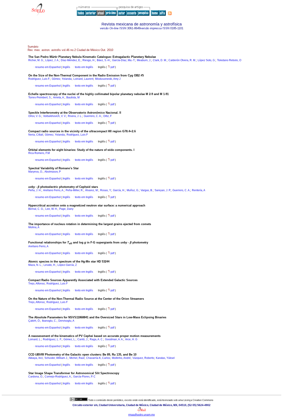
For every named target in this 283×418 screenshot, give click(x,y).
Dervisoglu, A (66, 320)
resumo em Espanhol (48, 67)
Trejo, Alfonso (36, 283)
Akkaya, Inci (35, 358)
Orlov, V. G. (34, 116)
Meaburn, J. (144, 60)
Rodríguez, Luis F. (39, 78)
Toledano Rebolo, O (229, 60)
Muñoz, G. (133, 190)
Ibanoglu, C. (49, 320)
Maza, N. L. (35, 264)
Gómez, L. (69, 339)
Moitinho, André (121, 358)
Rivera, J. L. (75, 116)
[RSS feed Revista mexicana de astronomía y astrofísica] (170, 13)
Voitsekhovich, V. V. (54, 116)
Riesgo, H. (88, 60)
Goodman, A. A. (114, 339)
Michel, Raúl (76, 358)
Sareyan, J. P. (163, 190)
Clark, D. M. (160, 60)
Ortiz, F (107, 116)
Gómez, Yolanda (62, 78)
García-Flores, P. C (84, 376)
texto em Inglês (84, 67)
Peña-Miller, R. (74, 190)
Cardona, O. (35, 376)
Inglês (66, 67)
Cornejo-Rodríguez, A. (58, 376)
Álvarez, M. (91, 190)
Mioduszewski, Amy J (107, 78)
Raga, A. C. (96, 339)
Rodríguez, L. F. (52, 339)
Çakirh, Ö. (34, 320)
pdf (113, 67)
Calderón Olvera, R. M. (182, 60)
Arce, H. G (131, 339)
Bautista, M (73, 97)
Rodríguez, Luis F (77, 134)
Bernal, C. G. (36, 208)
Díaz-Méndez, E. (71, 60)
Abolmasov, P (52, 171)
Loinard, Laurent (83, 78)
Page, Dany (66, 208)
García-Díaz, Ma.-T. (123, 60)
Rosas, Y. (105, 190)
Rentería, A (198, 190)
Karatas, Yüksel (165, 358)
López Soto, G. (206, 60)
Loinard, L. (34, 339)
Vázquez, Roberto (143, 358)
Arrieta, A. (59, 97)
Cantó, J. (82, 339)
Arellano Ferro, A (38, 246)
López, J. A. (52, 60)
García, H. (119, 190)
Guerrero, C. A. (92, 116)
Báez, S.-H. (103, 60)
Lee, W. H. (51, 208)
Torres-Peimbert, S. (39, 97)
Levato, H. (50, 264)
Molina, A (33, 227)
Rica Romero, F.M (39, 153)
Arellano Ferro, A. (53, 190)
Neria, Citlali (35, 134)
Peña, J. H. (34, 190)
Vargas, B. (147, 190)
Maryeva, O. (35, 171)
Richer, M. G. (36, 60)
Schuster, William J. (56, 358)
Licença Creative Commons (198, 400)
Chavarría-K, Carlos (98, 358)
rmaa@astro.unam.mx (141, 414)
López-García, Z (67, 264)
